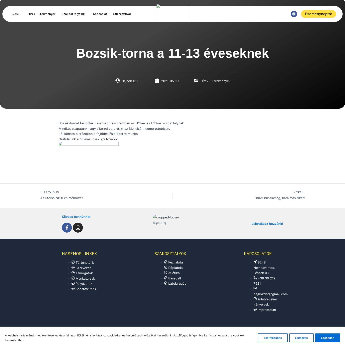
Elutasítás (301, 337)
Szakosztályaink (73, 14)
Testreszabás (273, 337)
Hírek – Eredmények (42, 14)
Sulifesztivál (122, 14)
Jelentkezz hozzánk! (267, 224)
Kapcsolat (100, 14)
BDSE (15, 14)
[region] (172, 336)
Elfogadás (327, 337)
